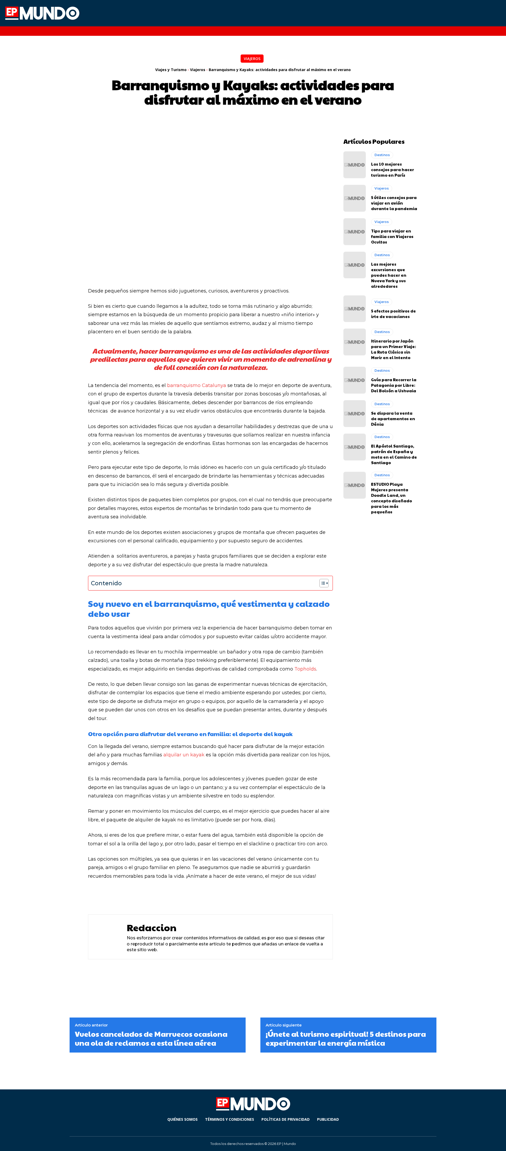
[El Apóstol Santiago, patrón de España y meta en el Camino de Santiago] (354, 447)
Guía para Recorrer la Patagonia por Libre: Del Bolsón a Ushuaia (393, 385)
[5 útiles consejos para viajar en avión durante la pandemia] (354, 198)
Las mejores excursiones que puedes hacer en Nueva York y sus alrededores (388, 275)
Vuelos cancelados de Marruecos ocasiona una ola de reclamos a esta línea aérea (151, 1038)
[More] (226, 896)
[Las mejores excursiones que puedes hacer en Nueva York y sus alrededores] (354, 265)
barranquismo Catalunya (196, 385)
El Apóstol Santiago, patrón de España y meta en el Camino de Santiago (394, 454)
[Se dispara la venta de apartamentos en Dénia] (354, 413)
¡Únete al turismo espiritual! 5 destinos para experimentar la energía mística (346, 1038)
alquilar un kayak (184, 755)
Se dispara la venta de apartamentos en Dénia (393, 418)
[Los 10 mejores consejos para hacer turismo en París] (354, 164)
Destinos (382, 155)
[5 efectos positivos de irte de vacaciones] (354, 308)
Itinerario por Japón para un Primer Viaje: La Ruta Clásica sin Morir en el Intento (393, 349)
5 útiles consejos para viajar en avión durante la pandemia (394, 203)
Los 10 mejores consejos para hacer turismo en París (392, 169)
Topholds (305, 669)
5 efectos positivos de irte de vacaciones (393, 313)
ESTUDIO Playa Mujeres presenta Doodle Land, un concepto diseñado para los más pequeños (391, 497)
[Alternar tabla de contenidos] (321, 583)
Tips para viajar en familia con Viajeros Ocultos (392, 236)
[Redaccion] (106, 937)
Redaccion (152, 927)
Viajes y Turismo (171, 69)
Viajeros (252, 58)
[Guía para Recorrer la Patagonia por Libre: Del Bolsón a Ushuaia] (354, 380)
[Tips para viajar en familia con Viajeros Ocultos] (354, 231)
